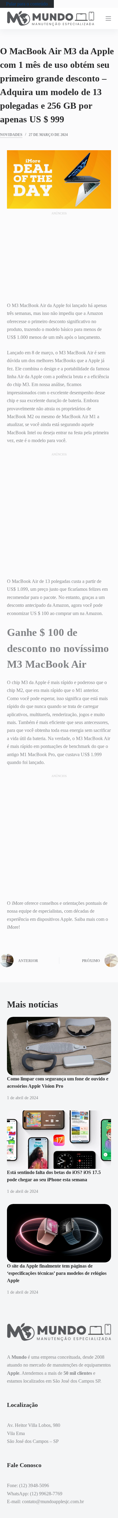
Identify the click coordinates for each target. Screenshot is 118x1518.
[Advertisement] (59, 254)
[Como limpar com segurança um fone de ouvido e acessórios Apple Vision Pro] (59, 1046)
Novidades (11, 135)
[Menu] (108, 18)
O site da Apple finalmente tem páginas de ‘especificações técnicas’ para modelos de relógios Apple (57, 1273)
